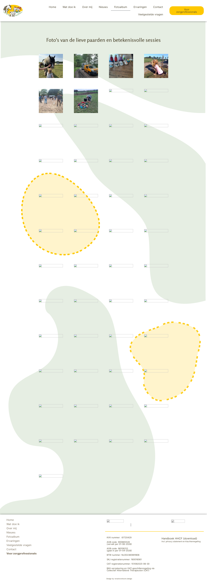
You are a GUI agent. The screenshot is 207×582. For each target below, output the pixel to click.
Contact (158, 7)
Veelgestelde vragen (150, 14)
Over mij (87, 7)
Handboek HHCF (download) (179, 538)
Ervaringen (140, 7)
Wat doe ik (69, 7)
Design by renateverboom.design (119, 579)
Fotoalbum (120, 7)
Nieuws (103, 7)
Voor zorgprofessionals (21, 553)
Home (52, 7)
